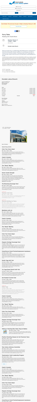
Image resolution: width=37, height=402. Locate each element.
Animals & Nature (13, 71)
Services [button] (24, 16)
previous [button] (3, 95)
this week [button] (18, 95)
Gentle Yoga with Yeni (8, 260)
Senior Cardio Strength (8, 173)
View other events (18, 26)
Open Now (19, 10)
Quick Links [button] (4, 16)
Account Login (18, 6)
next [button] (34, 95)
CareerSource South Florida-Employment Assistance (16, 251)
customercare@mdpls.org (6, 81)
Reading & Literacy (8, 70)
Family (10, 71)
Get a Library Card (19, 8)
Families (7, 69)
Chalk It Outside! (6, 157)
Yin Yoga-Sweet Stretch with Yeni (11, 269)
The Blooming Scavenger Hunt (10, 184)
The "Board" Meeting (7, 165)
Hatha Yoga (5, 287)
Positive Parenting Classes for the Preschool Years (15, 337)
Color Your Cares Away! (8, 149)
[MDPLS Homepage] (18, 3)
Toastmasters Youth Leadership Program (13, 355)
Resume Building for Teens (9, 201)
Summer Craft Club (7, 193)
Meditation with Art (7, 210)
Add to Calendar (10, 42)
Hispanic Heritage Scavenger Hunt (11, 242)
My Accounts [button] (30, 16)
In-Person (12, 70)
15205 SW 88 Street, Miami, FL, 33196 (8, 128)
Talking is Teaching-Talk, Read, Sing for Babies (14, 329)
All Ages (9, 69)
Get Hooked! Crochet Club (9, 277)
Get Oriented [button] (15, 16)
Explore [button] (20, 16)
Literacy (5, 71)
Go (17, 12)
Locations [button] (9, 16)
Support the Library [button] (6, 18)
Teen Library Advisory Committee (11, 347)
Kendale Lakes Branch (13, 46)
